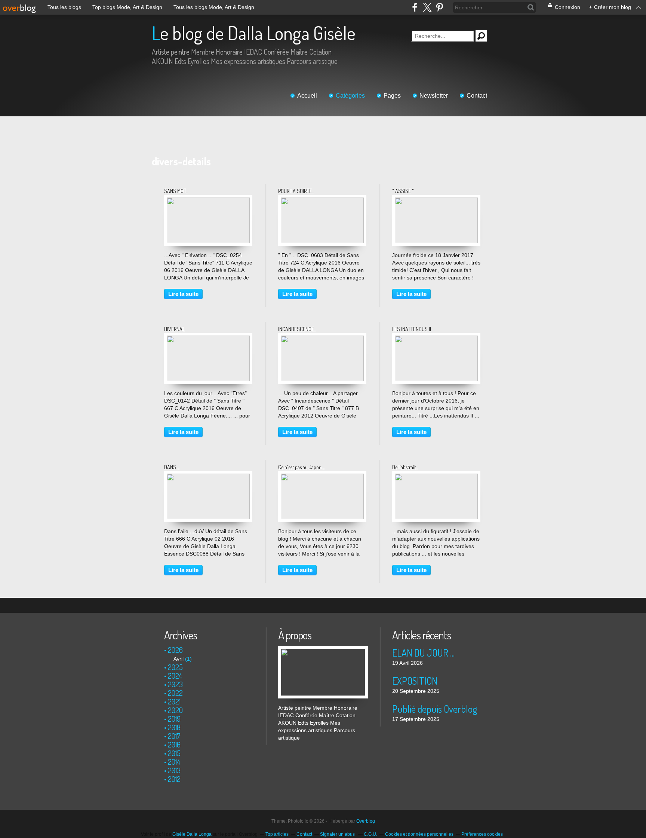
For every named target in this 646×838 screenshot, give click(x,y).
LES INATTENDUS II (411, 329)
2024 (175, 676)
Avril (178, 659)
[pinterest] (439, 7)
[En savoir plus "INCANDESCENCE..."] (322, 339)
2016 (174, 744)
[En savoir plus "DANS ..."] (208, 477)
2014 (174, 762)
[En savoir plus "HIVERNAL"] (208, 339)
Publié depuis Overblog (434, 709)
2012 (174, 779)
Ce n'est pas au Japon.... (301, 467)
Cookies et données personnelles (419, 834)
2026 (175, 650)
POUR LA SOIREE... (296, 191)
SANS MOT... (176, 191)
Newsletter (433, 95)
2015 (174, 753)
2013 (174, 770)
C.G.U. (370, 834)
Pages (392, 95)
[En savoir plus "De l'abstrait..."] (436, 477)
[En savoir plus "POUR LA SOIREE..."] (322, 201)
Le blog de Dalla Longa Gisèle (254, 33)
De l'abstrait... (405, 467)
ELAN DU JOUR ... (423, 652)
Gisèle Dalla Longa (192, 834)
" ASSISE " (403, 191)
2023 (175, 684)
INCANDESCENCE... (297, 329)
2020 (175, 710)
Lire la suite (183, 294)
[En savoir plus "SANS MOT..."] (208, 201)
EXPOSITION (414, 681)
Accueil (307, 95)
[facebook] (414, 7)
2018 (174, 727)
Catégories (350, 95)
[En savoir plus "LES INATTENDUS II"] (436, 339)
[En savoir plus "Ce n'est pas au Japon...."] (322, 477)
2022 (175, 693)
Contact (477, 95)
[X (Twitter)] (427, 7)
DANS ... (171, 467)
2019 (174, 719)
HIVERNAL (174, 329)
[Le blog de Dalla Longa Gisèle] (323, 650)
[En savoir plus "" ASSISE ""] (436, 201)
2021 (174, 701)
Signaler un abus (338, 834)
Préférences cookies (482, 834)
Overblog (365, 821)
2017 (174, 736)
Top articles (277, 834)
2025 (175, 667)
